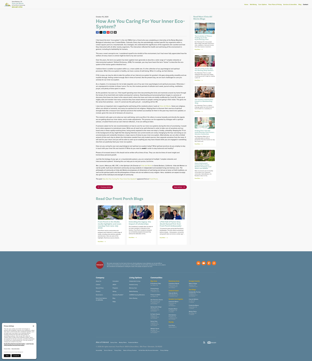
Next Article (178, 187)
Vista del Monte (165, 106)
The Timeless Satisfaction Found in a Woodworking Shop (204, 101)
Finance (98, 291)
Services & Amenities (290, 4)
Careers (98, 285)
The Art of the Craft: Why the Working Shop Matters (204, 70)
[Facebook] (97, 32)
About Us (98, 281)
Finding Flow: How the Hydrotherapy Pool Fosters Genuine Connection (204, 132)
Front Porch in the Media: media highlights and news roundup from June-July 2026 (109, 225)
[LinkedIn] (104, 32)
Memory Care (133, 288)
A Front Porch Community (18, 5)
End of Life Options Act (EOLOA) (101, 299)
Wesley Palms (123, 342)
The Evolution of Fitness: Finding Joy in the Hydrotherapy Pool (203, 38)
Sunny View (113, 342)
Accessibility (99, 350)
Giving (114, 291)
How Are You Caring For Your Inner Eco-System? (119, 179)
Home (246, 4)
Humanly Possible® (118, 295)
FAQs (114, 302)
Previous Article (106, 187)
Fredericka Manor (133, 342)
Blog (299, 4)
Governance (99, 295)
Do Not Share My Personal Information (148, 350)
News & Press (100, 288)
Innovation (116, 281)
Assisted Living (133, 285)
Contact (305, 4)
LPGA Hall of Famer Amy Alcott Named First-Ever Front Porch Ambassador (170, 224)
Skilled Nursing (133, 291)
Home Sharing (133, 298)
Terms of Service (108, 350)
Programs (115, 288)
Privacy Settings (164, 350)
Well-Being (253, 4)
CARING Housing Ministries (137, 295)
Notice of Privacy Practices (130, 350)
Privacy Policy (117, 350)
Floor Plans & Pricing (275, 4)
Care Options (262, 4)
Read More (100, 241)
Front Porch (153, 179)
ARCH (114, 285)
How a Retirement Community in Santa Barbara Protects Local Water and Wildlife (203, 165)
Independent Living (134, 281)
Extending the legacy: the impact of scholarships (140, 223)
